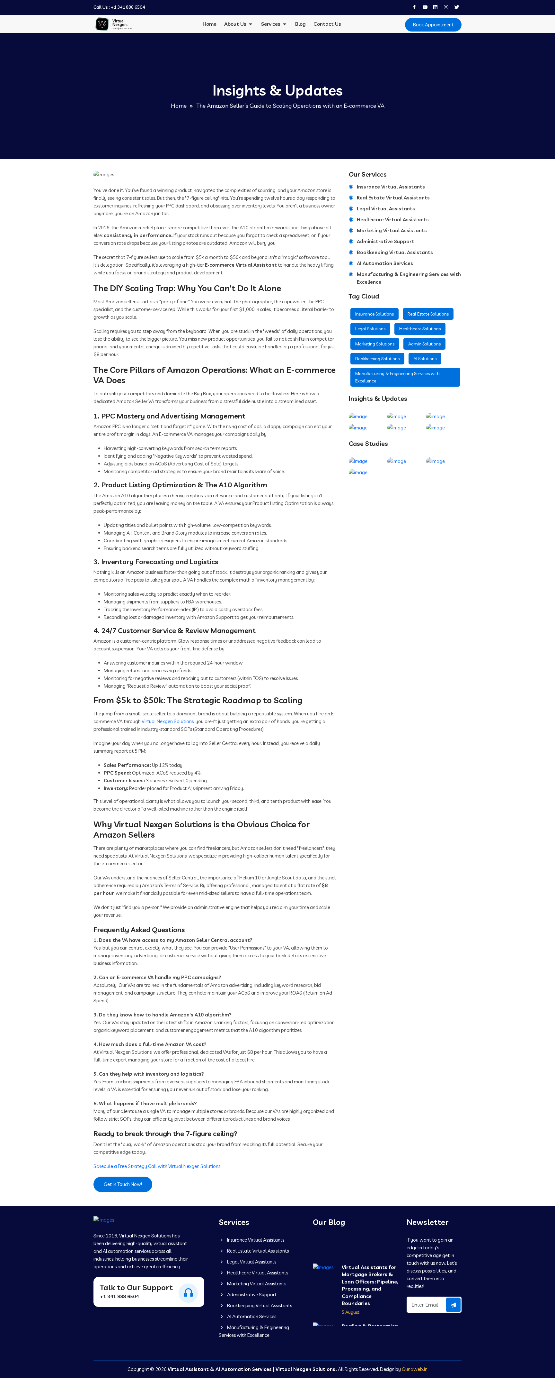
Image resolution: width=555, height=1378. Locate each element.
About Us (236, 24)
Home (209, 24)
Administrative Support (385, 241)
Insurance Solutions (374, 314)
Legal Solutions (370, 329)
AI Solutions (424, 359)
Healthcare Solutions (420, 329)
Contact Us (327, 24)
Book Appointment (433, 25)
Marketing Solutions (374, 344)
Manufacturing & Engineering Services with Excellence (409, 278)
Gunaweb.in (414, 1369)
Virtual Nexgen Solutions (168, 721)
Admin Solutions (424, 344)
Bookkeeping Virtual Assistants (395, 252)
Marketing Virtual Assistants (392, 230)
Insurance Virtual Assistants (391, 187)
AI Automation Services (385, 263)
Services (271, 24)
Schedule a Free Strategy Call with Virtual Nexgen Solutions (156, 1166)
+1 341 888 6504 (128, 7)
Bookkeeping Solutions (377, 359)
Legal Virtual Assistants (386, 209)
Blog (300, 24)
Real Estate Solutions (428, 314)
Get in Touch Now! (123, 1184)
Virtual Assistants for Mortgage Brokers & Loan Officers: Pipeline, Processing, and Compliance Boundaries (370, 1277)
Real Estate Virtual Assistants (393, 198)
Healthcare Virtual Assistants (393, 219)
